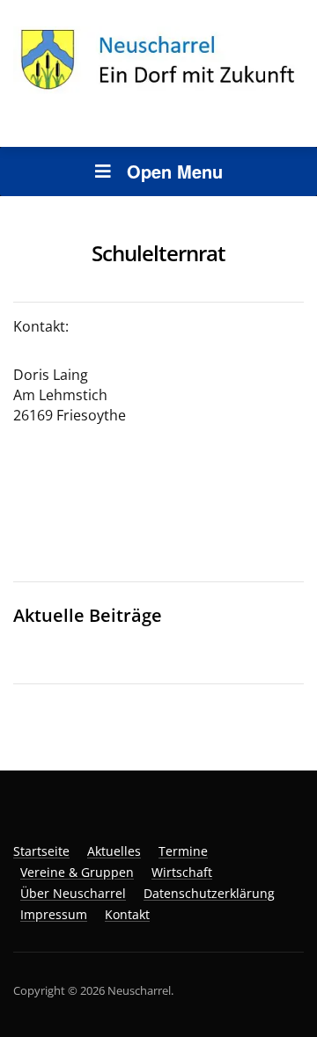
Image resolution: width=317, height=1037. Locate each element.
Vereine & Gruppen (77, 872)
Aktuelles (114, 851)
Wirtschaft (181, 872)
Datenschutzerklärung (209, 893)
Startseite (41, 851)
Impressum (53, 914)
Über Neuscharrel (73, 893)
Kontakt (127, 914)
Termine (183, 851)
